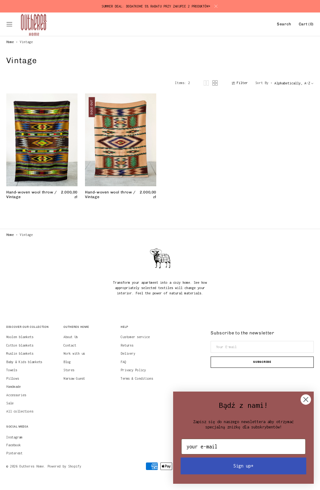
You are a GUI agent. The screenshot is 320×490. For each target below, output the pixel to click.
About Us (70, 337)
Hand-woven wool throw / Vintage (31, 194)
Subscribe (262, 361)
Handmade (13, 386)
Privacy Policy (133, 370)
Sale (9, 403)
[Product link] (42, 150)
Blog (67, 362)
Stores (68, 370)
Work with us (74, 353)
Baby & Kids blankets (24, 362)
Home (10, 42)
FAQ (123, 362)
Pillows (12, 378)
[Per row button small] (215, 83)
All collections (19, 411)
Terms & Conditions (137, 378)
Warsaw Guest (74, 378)
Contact (69, 345)
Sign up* (243, 465)
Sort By (261, 83)
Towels (11, 370)
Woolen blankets (19, 337)
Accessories (16, 395)
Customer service (135, 337)
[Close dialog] (305, 399)
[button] (9, 24)
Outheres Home (31, 466)
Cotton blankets (19, 345)
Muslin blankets (19, 353)
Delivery (128, 353)
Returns (127, 345)
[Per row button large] (206, 83)
